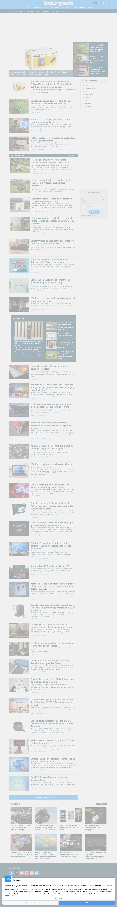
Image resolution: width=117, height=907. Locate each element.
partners (14, 885)
